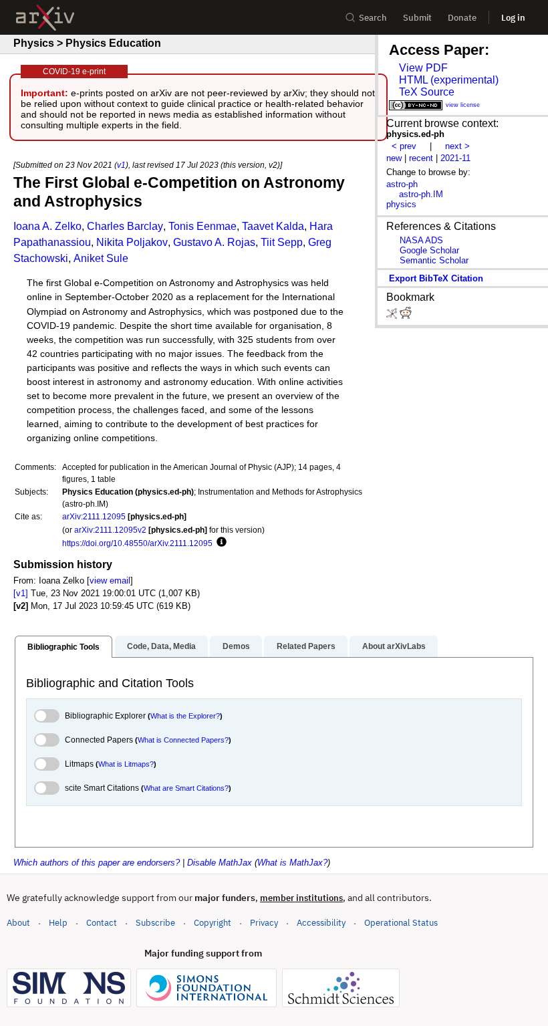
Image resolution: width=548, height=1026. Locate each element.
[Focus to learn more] (220, 543)
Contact (101, 922)
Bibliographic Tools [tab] (63, 647)
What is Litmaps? (126, 764)
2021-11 (455, 158)
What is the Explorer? (185, 716)
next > (457, 146)
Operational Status (401, 922)
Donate (462, 17)
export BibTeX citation (436, 278)
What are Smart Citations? (186, 788)
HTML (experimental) (449, 80)
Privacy (264, 922)
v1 (121, 164)
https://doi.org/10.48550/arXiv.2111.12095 (137, 543)
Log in (513, 17)
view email (110, 580)
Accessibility (321, 922)
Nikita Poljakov (132, 242)
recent (421, 158)
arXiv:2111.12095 (94, 516)
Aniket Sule (101, 258)
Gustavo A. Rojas (214, 242)
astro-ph (402, 184)
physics (401, 204)
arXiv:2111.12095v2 (110, 529)
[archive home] (45, 18)
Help (58, 922)
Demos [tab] (236, 646)
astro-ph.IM (421, 194)
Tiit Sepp (282, 242)
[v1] (20, 593)
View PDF (423, 68)
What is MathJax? (292, 863)
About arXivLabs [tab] (394, 646)
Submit (417, 17)
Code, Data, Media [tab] (161, 646)
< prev (404, 146)
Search (373, 17)
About (18, 922)
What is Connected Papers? (183, 740)
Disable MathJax (219, 863)
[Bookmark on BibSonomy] (393, 316)
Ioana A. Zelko (47, 226)
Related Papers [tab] (306, 646)
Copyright (212, 922)
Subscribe (155, 922)
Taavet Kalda (273, 226)
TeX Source (426, 92)
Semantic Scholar (434, 260)
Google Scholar (429, 250)
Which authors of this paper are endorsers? (96, 863)
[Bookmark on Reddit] (406, 316)
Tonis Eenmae (202, 226)
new (394, 158)
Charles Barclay (125, 226)
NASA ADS (421, 240)
